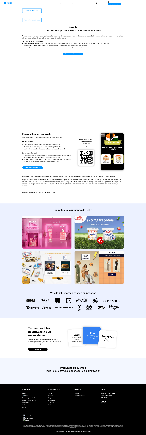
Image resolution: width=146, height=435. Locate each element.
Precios (78, 3)
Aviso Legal (70, 431)
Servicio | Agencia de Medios (30, 398)
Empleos (50, 395)
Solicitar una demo (114, 4)
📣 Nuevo (25, 395)
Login (49, 405)
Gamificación (25, 402)
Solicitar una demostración (73, 54)
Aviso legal (51, 402)
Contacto (92, 3)
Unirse (50, 393)
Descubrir (38, 349)
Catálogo (71, 3)
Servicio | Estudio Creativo (29, 400)
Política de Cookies (87, 431)
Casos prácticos (61, 3)
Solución (51, 3)
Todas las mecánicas (32, 11)
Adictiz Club (51, 400)
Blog (49, 398)
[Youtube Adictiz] (104, 402)
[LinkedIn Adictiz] (102, 402)
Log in (111, 2)
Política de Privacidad (78, 431)
